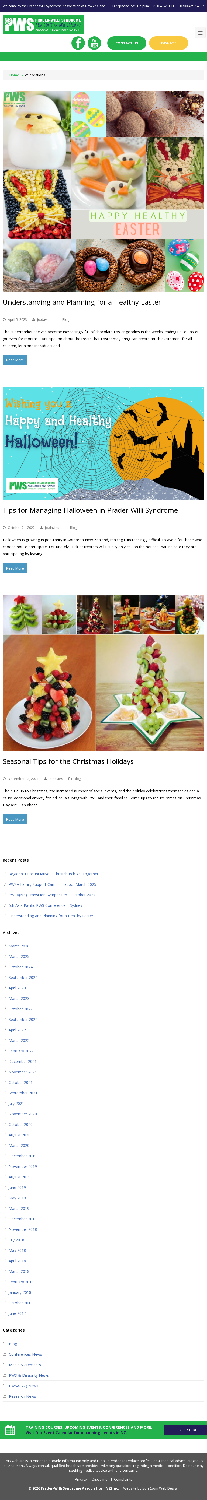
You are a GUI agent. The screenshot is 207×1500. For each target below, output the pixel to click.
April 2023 (17, 987)
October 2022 (21, 1008)
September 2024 (23, 977)
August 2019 (19, 1176)
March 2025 (19, 956)
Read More (15, 359)
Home (14, 75)
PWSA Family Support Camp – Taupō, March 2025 (52, 884)
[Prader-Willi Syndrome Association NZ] (43, 23)
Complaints (123, 1479)
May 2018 (17, 1250)
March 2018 (19, 1271)
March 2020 (19, 1145)
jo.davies (44, 319)
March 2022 (19, 1040)
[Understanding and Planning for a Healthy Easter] (103, 191)
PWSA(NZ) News (23, 1385)
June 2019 (17, 1187)
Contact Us (126, 43)
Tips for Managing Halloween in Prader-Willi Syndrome (90, 510)
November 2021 (23, 1071)
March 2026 (19, 946)
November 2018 (23, 1229)
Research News (22, 1396)
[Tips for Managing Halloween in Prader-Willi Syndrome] (103, 443)
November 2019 (23, 1166)
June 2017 (17, 1313)
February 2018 (21, 1281)
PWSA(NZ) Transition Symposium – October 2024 (52, 894)
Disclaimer (100, 1479)
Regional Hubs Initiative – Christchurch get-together (53, 873)
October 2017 (21, 1302)
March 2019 (19, 1208)
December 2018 (23, 1218)
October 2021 (21, 1082)
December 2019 (23, 1155)
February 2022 (21, 1050)
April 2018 (17, 1260)
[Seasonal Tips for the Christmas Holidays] (103, 673)
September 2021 (23, 1092)
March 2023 (19, 998)
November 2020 (23, 1113)
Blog (65, 319)
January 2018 (20, 1292)
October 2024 (21, 966)
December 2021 (23, 1061)
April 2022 (17, 1029)
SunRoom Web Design (160, 1488)
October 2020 (21, 1124)
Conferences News (25, 1354)
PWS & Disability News (29, 1375)
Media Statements (25, 1364)
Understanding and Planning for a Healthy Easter (82, 302)
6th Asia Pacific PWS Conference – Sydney (45, 905)
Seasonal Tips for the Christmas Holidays (68, 761)
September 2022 (23, 1019)
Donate (168, 43)
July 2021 (16, 1103)
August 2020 (19, 1134)
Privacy (81, 1479)
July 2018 (16, 1239)
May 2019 (17, 1197)
